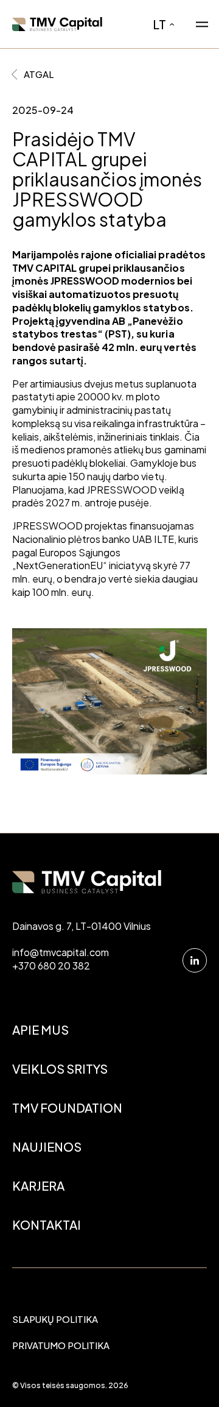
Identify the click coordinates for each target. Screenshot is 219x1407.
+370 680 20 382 (51, 965)
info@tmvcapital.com (60, 952)
